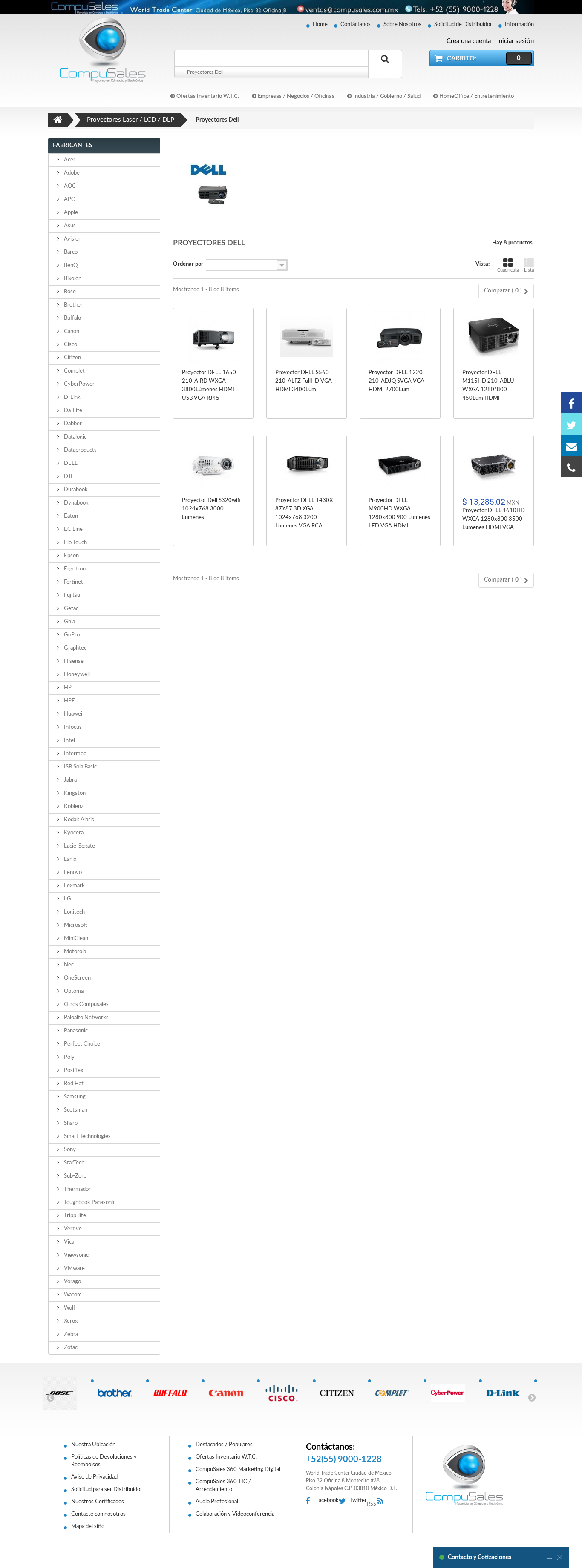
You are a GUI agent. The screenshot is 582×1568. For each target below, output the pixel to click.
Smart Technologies (87, 1136)
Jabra (70, 780)
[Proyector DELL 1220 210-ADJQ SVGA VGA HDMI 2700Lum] (400, 337)
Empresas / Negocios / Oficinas (295, 96)
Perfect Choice (81, 1044)
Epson (71, 556)
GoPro (71, 635)
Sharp (70, 1123)
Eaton (70, 516)
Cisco (70, 344)
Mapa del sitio (87, 1526)
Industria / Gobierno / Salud (386, 96)
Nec (68, 965)
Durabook (75, 490)
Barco (70, 252)
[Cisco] (284, 1393)
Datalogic (74, 437)
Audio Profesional (217, 1502)
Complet (74, 371)
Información (519, 24)
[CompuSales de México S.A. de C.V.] (464, 1474)
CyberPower (79, 384)
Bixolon (72, 278)
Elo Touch (75, 542)
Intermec (74, 754)
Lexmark (74, 886)
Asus (69, 226)
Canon (71, 331)
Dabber (72, 424)
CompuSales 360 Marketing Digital (238, 1469)
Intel (69, 740)
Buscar (385, 69)
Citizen (72, 358)
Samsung (74, 1097)
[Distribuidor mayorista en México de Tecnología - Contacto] (291, 7)
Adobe (71, 173)
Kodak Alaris (78, 820)
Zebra (70, 1334)
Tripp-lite (74, 1215)
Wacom (72, 1295)
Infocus (72, 727)
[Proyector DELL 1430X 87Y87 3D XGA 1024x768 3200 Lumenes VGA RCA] (306, 464)
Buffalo (72, 318)
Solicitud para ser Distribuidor (106, 1489)
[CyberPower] (451, 1393)
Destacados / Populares (224, 1445)
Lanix (69, 859)
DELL (70, 463)
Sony (69, 1149)
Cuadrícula (508, 270)
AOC (69, 186)
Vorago (72, 1281)
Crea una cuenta (469, 41)
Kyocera (73, 833)
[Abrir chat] (550, 1557)
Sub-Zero (74, 1176)
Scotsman (75, 1110)
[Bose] (62, 1393)
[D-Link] (506, 1393)
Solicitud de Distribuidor (463, 24)
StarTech (73, 1163)
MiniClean (75, 938)
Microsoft (75, 925)
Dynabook (76, 503)
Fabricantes (72, 146)
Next (531, 1397)
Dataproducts (80, 450)
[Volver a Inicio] (58, 120)
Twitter (358, 1500)
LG (67, 899)
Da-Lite (72, 410)
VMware (74, 1268)
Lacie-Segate (79, 846)
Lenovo (72, 872)
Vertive (72, 1229)
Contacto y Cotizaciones (479, 1557)
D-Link (72, 397)
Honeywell (76, 674)
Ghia (69, 622)
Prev (50, 1397)
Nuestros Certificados (97, 1502)
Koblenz (73, 806)
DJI (67, 476)
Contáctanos (355, 24)
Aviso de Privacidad (94, 1477)
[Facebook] (571, 402)
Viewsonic (76, 1255)
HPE (69, 701)
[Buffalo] (173, 1393)
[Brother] (118, 1393)
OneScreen (77, 978)
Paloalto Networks (86, 1017)
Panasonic (75, 1031)
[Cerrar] (560, 1557)
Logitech (74, 912)
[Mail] (571, 445)
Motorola (74, 952)
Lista (529, 270)
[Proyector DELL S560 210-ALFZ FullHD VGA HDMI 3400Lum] (306, 337)
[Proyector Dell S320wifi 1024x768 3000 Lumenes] (213, 464)
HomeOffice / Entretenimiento (476, 96)
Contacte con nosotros (98, 1514)
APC (69, 199)
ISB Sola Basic (80, 767)
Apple (70, 212)
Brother (73, 305)
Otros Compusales (86, 1004)
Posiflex (73, 1070)
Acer (69, 160)
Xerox (70, 1321)
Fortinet (73, 582)
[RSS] (382, 1501)
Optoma (73, 991)
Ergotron (74, 569)
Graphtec (74, 648)
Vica (68, 1242)
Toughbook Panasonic (89, 1202)
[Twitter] (571, 424)
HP (67, 688)
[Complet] (395, 1393)
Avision (72, 239)
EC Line (73, 529)
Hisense (73, 661)
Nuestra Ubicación (93, 1445)
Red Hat (73, 1083)
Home (320, 24)
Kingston (74, 793)
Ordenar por (188, 264)
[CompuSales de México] (99, 50)
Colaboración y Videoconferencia (235, 1514)
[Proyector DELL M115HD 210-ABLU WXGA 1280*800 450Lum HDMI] (493, 337)
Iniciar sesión (515, 41)
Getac (70, 608)
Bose (69, 292)
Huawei (72, 714)
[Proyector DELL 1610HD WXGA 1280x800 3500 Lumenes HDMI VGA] (493, 464)
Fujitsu (71, 595)
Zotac (70, 1347)
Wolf (69, 1308)
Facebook (327, 1500)
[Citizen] (340, 1393)
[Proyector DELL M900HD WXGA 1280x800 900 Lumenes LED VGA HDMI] (400, 464)
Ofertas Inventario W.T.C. (207, 96)
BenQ (70, 265)
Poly (69, 1057)
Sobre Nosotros (402, 24)
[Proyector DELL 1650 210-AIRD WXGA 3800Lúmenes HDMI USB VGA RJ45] (213, 337)
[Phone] (571, 466)
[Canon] (229, 1393)
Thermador (77, 1189)
